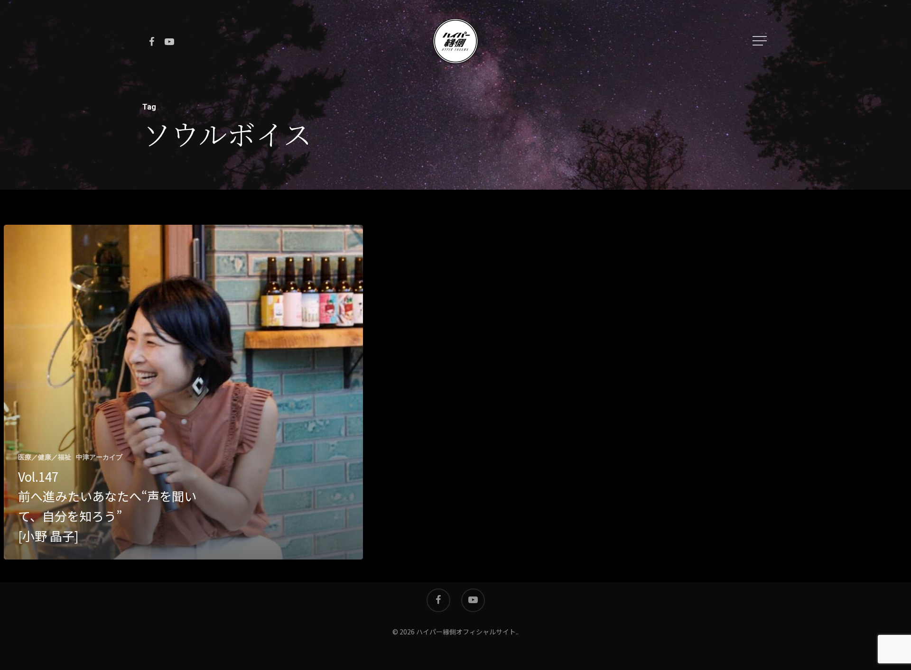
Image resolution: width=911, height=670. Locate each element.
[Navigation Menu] (761, 41)
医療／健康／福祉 (44, 457)
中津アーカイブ (99, 457)
